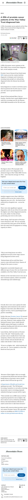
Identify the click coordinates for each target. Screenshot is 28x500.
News (2, 13)
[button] (3, 3)
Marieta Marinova (6, 33)
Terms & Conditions (6, 458)
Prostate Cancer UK (16, 316)
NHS (2, 75)
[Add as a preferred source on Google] (13, 38)
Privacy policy (4, 461)
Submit (22, 188)
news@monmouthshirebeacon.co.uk (13, 497)
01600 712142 (9, 494)
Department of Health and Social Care (13, 384)
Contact (3, 459)
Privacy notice (18, 191)
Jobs (2, 462)
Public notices (4, 464)
